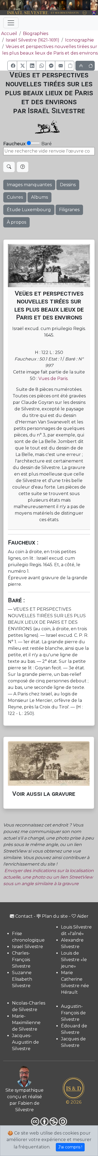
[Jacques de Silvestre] (94, 5)
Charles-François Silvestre (21, 960)
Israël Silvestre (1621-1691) (32, 40)
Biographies (35, 33)
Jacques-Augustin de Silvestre (25, 1042)
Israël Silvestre (27, 946)
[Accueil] (45, 12)
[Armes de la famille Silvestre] (94, 12)
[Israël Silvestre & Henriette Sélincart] (8, 5)
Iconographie (79, 40)
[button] (12, 66)
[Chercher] (9, 167)
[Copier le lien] (69, 66)
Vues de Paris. (53, 378)
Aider (82, 916)
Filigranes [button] (69, 209)
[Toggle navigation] (11, 22)
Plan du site (55, 916)
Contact (24, 916)
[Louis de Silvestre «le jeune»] (28, 5)
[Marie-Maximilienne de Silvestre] (62, 5)
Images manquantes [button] (29, 184)
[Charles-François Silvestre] (20, 5)
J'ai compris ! (70, 1147)
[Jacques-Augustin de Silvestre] (70, 5)
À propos (16, 222)
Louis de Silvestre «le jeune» (74, 960)
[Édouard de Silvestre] (86, 5)
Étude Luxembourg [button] (29, 209)
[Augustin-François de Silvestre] (78, 5)
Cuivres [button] (15, 197)
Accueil (9, 33)
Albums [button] (39, 197)
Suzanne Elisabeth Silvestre (22, 979)
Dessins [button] (68, 184)
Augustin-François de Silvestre (73, 1013)
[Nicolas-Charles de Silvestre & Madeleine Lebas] (50, 5)
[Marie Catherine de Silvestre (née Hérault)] (36, 5)
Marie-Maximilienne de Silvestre (26, 1023)
